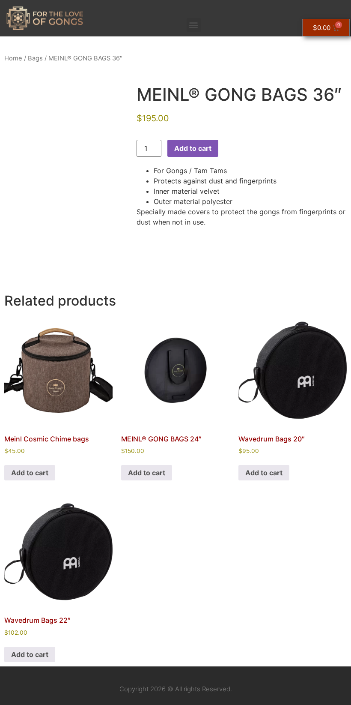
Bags (35, 58)
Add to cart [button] (29, 472)
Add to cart (192, 148)
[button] (194, 25)
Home (13, 58)
